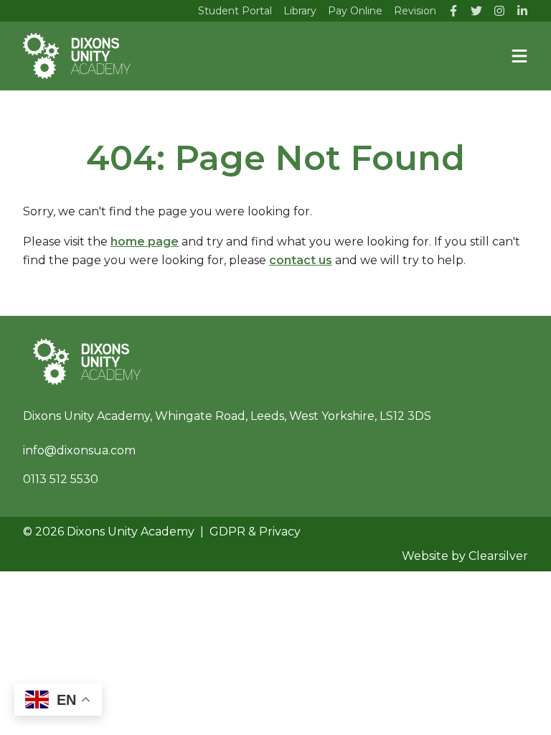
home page (144, 241)
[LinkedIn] (522, 11)
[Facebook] (453, 11)
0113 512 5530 (60, 479)
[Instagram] (499, 11)
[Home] (77, 56)
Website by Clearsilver (465, 556)
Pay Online (355, 10)
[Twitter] (476, 11)
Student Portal (235, 10)
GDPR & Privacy (255, 531)
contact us (300, 260)
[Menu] (519, 56)
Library (299, 10)
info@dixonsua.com (79, 450)
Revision (415, 10)
